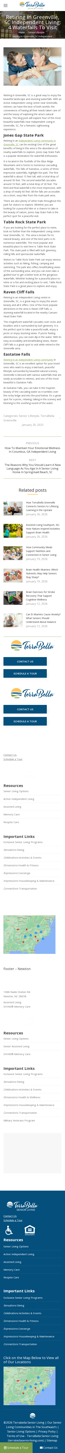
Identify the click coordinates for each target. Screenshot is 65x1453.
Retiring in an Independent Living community (28, 359)
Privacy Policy (47, 1431)
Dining (13, 849)
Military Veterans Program (19, 1120)
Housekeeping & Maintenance (28, 880)
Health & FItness (21, 865)
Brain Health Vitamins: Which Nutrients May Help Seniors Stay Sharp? (42, 573)
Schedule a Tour (13, 759)
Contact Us (10, 755)
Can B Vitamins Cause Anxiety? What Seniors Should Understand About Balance (43, 618)
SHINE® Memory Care (17, 1054)
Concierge (16, 873)
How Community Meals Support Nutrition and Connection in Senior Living (41, 551)
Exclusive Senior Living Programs (23, 842)
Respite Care (11, 822)
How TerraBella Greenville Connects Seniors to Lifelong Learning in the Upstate (42, 506)
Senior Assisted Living (16, 1046)
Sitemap (51, 1440)
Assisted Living (12, 806)
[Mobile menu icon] (5, 5)
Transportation (20, 888)
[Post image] (14, 510)
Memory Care (11, 814)
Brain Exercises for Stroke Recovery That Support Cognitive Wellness (40, 595)
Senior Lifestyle (29, 416)
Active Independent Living (18, 799)
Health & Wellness (21, 1097)
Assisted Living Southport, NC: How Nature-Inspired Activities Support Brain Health (43, 528)
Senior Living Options (16, 791)
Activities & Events (22, 857)
